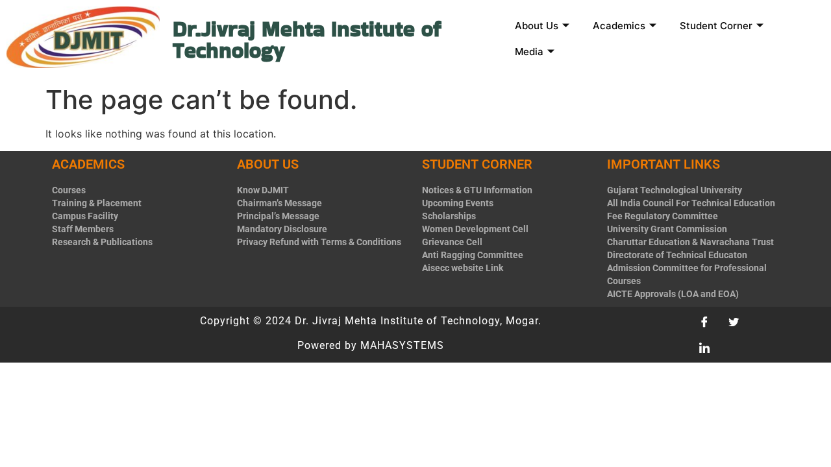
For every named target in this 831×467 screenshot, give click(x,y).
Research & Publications (102, 242)
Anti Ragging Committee (472, 255)
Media (529, 51)
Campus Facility (85, 216)
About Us (536, 25)
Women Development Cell (475, 229)
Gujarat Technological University (674, 190)
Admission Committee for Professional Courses (687, 274)
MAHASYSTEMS (402, 345)
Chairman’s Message (279, 203)
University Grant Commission (667, 229)
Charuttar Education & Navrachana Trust (690, 242)
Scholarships (449, 216)
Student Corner (716, 25)
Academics (619, 25)
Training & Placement (97, 203)
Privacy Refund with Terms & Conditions (319, 242)
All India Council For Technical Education (691, 203)
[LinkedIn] (709, 347)
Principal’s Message (278, 216)
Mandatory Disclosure (282, 229)
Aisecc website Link (462, 268)
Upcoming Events (457, 203)
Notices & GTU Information (477, 190)
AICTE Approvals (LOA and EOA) (673, 294)
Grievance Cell (452, 242)
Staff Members (83, 229)
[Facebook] (709, 321)
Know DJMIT (263, 190)
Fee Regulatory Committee (662, 216)
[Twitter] (738, 321)
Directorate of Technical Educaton (677, 255)
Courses (69, 190)
